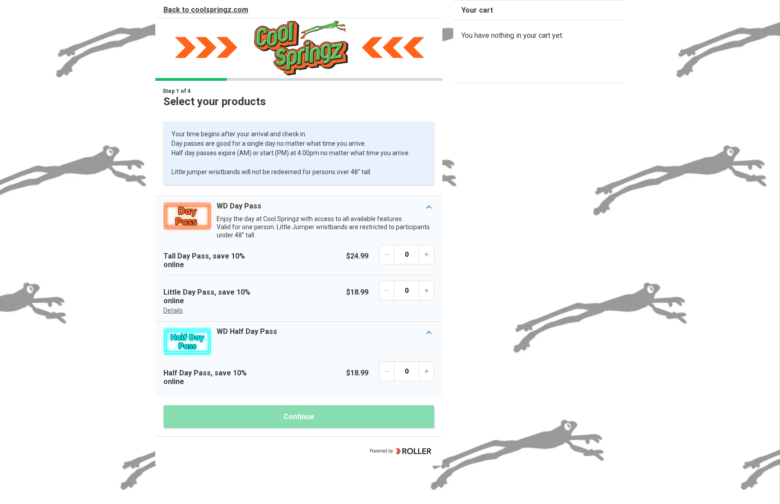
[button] (298, 220)
